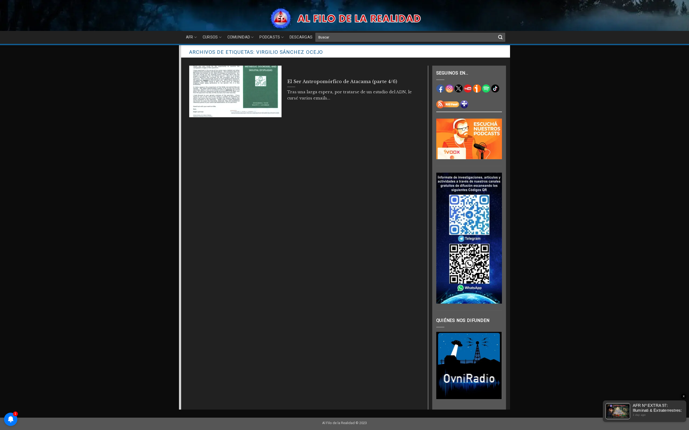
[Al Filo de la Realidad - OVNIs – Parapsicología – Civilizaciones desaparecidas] (345, 18)
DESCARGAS (301, 37)
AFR (189, 37)
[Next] (494, 365)
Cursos (210, 37)
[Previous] (444, 365)
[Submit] (500, 37)
